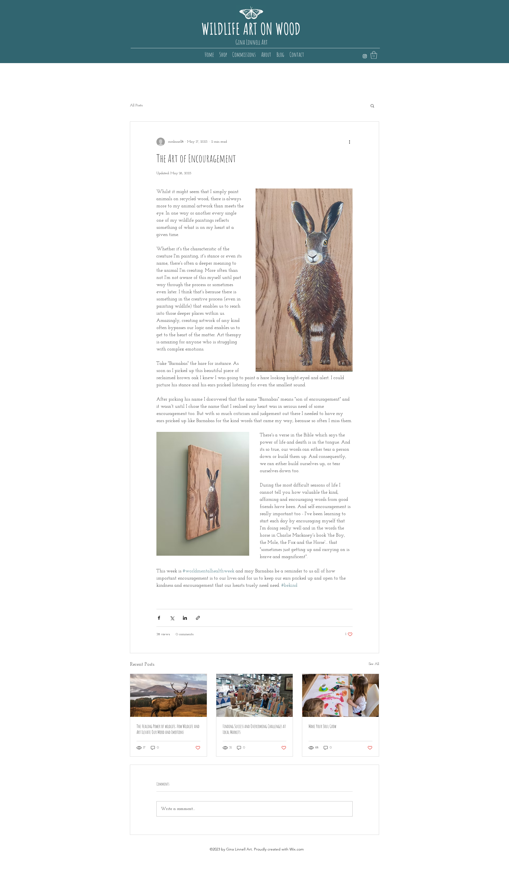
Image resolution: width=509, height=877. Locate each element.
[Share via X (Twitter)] (171, 617)
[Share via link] (197, 617)
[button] (374, 55)
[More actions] (349, 142)
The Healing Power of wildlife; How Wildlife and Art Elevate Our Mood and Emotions (168, 729)
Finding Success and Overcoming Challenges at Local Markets (254, 729)
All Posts (136, 105)
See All (374, 664)
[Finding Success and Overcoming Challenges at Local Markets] (254, 695)
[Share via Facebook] (158, 617)
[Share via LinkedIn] (184, 617)
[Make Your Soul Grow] (340, 695)
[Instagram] (364, 56)
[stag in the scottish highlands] (168, 695)
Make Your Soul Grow (322, 726)
